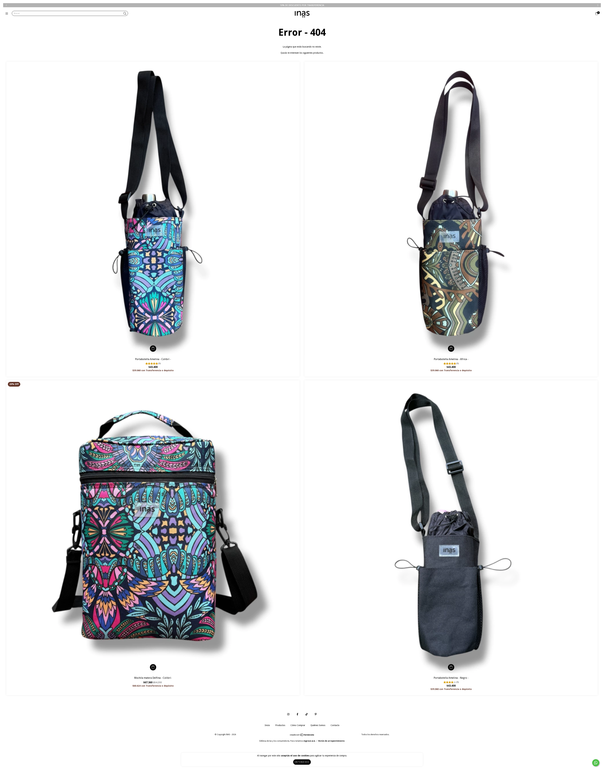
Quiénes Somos (317, 725)
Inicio (267, 725)
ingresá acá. (310, 741)
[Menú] (7, 13)
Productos (280, 725)
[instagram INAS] (288, 714)
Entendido (302, 762)
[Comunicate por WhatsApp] (595, 762)
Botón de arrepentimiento (331, 741)
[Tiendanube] (302, 736)
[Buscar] (125, 13)
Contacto (335, 725)
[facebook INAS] (297, 714)
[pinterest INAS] (315, 714)
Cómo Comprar (298, 725)
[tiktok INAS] (306, 714)
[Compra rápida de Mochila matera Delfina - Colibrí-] (153, 667)
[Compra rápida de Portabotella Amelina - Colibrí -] (153, 348)
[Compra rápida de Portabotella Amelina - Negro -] (451, 667)
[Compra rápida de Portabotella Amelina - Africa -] (451, 348)
